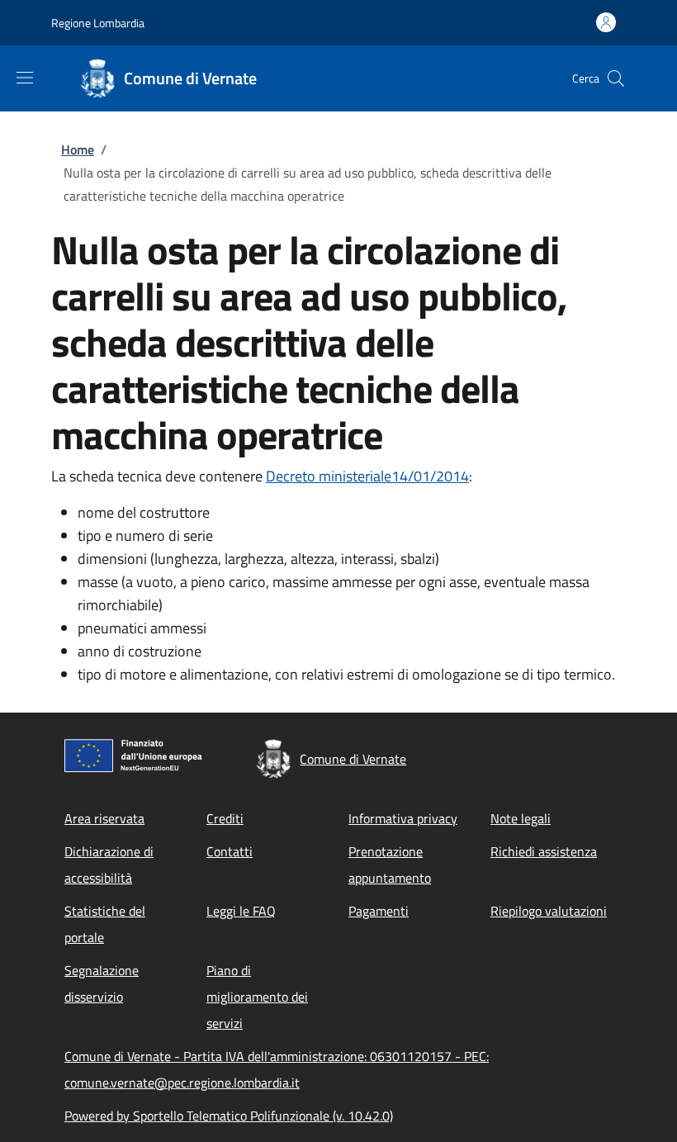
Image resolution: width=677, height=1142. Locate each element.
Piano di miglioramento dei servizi (257, 996)
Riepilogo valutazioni (548, 911)
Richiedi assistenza (543, 851)
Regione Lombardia (97, 22)
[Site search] (616, 78)
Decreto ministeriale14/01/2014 (367, 476)
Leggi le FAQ (241, 911)
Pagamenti (378, 911)
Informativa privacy (402, 818)
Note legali (520, 818)
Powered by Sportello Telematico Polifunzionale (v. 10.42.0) (228, 1115)
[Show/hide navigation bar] (25, 77)
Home (77, 149)
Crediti (225, 818)
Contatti (229, 851)
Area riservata (104, 818)
